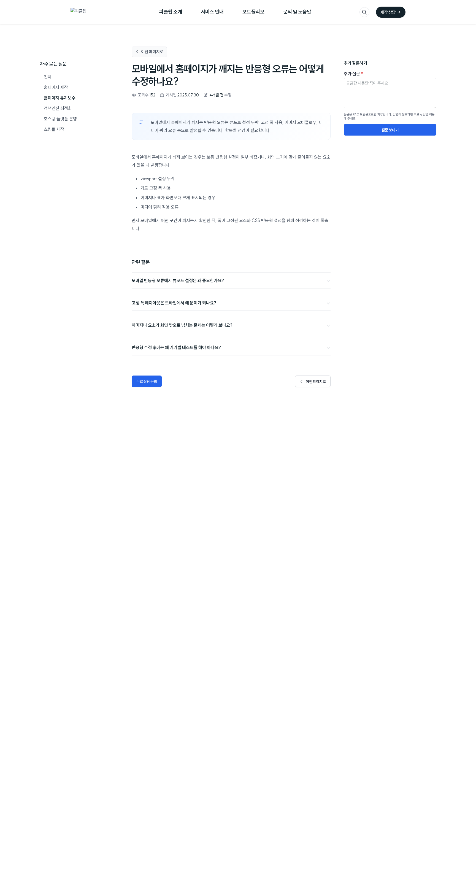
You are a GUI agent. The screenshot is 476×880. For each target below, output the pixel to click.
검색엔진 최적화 (58, 108)
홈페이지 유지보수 (59, 98)
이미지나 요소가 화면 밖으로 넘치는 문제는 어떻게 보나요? (182, 325)
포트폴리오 (253, 11)
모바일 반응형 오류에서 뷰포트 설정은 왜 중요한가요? (178, 280)
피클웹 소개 (170, 11)
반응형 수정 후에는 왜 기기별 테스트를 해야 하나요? (176, 347)
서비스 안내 (212, 11)
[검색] (364, 12)
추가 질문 (353, 73)
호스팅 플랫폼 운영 (60, 119)
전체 (48, 77)
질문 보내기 (390, 130)
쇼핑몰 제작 (54, 129)
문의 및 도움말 (297, 11)
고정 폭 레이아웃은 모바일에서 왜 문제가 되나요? (174, 303)
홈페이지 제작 (56, 87)
